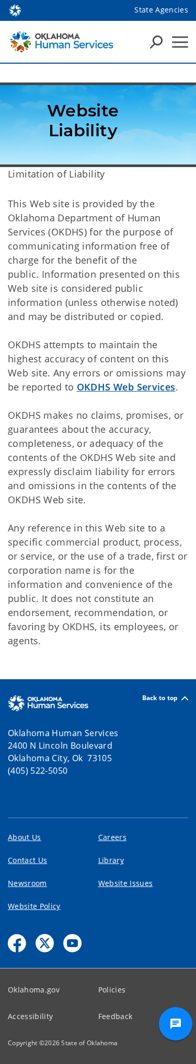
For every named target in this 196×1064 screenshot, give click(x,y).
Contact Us (27, 860)
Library (111, 860)
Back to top (160, 698)
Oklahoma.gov (34, 990)
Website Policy (34, 906)
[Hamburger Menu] (180, 42)
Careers (112, 837)
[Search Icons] (156, 41)
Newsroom (27, 883)
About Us (24, 837)
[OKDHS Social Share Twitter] (45, 943)
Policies (112, 990)
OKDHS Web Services (126, 387)
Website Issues (125, 883)
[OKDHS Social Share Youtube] (72, 943)
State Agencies (161, 10)
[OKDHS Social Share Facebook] (17, 943)
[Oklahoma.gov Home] (15, 9)
